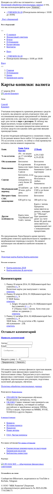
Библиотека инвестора (17, 453)
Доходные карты (9, 257)
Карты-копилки (31, 257)
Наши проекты (17, 392)
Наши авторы (13, 430)
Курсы (10, 39)
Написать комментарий (12, 338)
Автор (4, 343)
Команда (11, 423)
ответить (11, 291)
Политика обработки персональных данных (21, 386)
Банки (9, 75)
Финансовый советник (17, 37)
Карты (20, 257)
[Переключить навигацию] (2, 66)
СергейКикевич (5, 105)
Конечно (35, 7)
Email (3, 346)
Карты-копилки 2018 (16, 268)
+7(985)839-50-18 (14, 12)
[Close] (2, 30)
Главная (10, 70)
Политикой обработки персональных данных (22, 5)
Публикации (12, 42)
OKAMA (11, 402)
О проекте (11, 34)
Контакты (11, 47)
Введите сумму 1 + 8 (10, 359)
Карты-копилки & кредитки (19, 270)
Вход (9, 51)
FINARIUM (12, 397)
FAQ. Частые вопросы (17, 435)
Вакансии (11, 428)
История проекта (14, 425)
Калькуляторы (13, 44)
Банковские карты (15, 77)
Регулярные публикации (26, 443)
